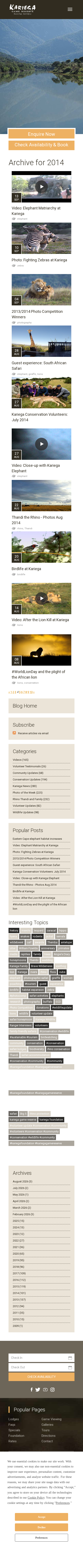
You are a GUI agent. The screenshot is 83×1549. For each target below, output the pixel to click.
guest (42, 983)
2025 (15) (18, 1220)
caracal (51, 930)
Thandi (28, 528)
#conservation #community (26, 1061)
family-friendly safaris (23, 1031)
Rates (13, 1441)
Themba (52, 942)
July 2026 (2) (20, 1188)
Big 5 (23, 1113)
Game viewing (52, 1419)
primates (63, 948)
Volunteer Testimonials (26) (29, 766)
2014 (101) (19, 1293)
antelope (66, 942)
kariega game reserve (23, 1119)
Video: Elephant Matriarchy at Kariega (35, 845)
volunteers (41, 1025)
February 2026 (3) (23, 1214)
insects (25, 930)
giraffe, (33, 374)
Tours (46, 1430)
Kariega (22, 972)
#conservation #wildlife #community (32, 1137)
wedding (47, 960)
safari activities (39, 995)
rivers (33, 972)
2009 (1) (18, 1325)
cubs (62, 972)
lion (12, 972)
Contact (47, 1441)
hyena (13, 936)
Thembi (34, 960)
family (37, 954)
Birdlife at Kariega (26, 569)
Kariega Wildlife (45, 1019)
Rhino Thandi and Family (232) (31, 799)
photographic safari (36, 978)
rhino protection (39, 1113)
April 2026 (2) (21, 1201)
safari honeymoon (21, 1019)
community (16, 1043)
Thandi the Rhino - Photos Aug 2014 (34, 884)
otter (13, 948)
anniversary (48, 948)
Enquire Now (41, 134)
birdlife (21, 574)
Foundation (16, 1436)
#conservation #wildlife (54, 1031)
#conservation (55, 1043)
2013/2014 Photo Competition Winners (36, 858)
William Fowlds (28, 948)
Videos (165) (21, 759)
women (68, 978)
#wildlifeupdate (62, 1007)
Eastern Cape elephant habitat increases (37, 838)
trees (47, 954)
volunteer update (41, 1013)
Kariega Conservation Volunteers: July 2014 (39, 871)
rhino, (20, 528)
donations (42, 1007)
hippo (62, 930)
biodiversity (37, 1049)
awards (39, 942)
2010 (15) (18, 1319)
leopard (38, 930)
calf (29, 942)
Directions (49, 1436)
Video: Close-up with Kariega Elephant (36, 878)
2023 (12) (18, 1234)
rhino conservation (58, 1049)
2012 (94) (18, 1306)
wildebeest (16, 942)
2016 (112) (19, 1280)
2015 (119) (19, 1286)
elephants (58, 995)
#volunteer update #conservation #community (38, 1125)
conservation (31, 683)
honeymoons (18, 960)
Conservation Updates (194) (30, 779)
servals (60, 936)
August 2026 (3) (22, 1181)
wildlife (23, 1013)
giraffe (56, 978)
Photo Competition (21, 1007)
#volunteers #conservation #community (34, 1131)
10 (31, 692)
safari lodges (18, 1049)
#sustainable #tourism (23, 1037)
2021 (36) (18, 1247)
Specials (14, 1430)
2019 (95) (18, 1260)
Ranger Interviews (20, 1025)
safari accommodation (35, 1055)
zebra (20, 265)
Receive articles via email (33, 733)
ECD (58, 1001)
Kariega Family (19, 966)
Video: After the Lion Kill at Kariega (40, 620)
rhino (43, 972)
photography (24, 322)
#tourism (30, 983)
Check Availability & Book (41, 144)
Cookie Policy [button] (36, 1497)
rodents (37, 936)
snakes (24, 936)
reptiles (25, 954)
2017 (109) (19, 1273)
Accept (41, 1517)
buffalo (47, 1001)
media (13, 954)
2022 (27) (18, 1240)
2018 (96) (18, 1266)
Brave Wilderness (41, 966)
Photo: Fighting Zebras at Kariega (39, 260)
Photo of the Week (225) (28, 792)
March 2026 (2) (22, 1207)
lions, (20, 683)
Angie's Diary (62, 954)
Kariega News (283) (25, 786)
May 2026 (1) (21, 1194)
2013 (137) (19, 1299)
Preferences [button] (63, 1503)
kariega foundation (51, 1119)
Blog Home (25, 706)
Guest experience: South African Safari (36, 865)
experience (56, 983)
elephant (22, 219)
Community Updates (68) (28, 772)
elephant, (23, 374)
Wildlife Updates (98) (26, 812)
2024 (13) (18, 1227)
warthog (61, 966)
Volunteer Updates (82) (27, 805)
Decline (42, 1527)
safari (13, 1113)
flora (53, 972)
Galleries (47, 1425)
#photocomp (18, 995)
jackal (49, 936)
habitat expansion (33, 989)
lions (40, 374)
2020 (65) (18, 1253)
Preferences (41, 1537)
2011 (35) (18, 1312)
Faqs (12, 1425)
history (14, 930)
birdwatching (49, 1037)
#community (54, 1061)
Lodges (14, 1419)
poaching (15, 983)
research (15, 1001)
